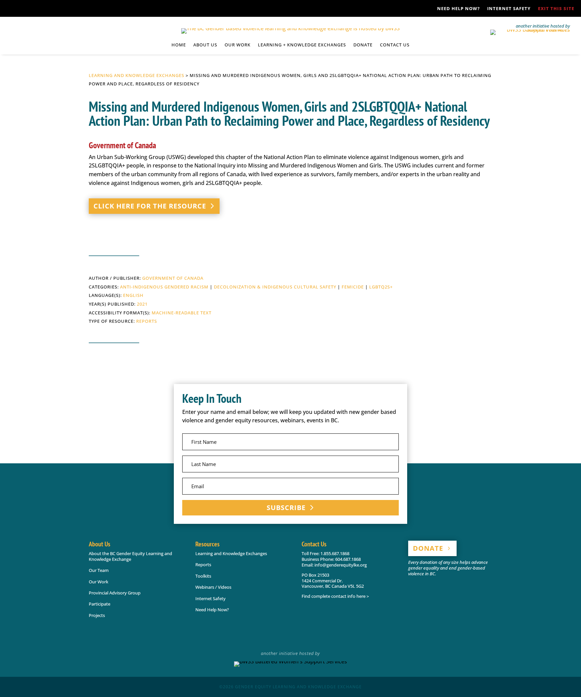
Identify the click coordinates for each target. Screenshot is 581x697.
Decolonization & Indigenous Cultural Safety (275, 287)
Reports (146, 321)
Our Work (98, 582)
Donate (363, 45)
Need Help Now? (458, 8)
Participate (99, 604)
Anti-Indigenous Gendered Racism (164, 287)
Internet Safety (509, 8)
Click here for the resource (149, 205)
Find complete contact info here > (335, 596)
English (133, 295)
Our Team (99, 570)
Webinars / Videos (213, 587)
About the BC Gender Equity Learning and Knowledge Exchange (130, 556)
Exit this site (556, 8)
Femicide (353, 287)
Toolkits (203, 576)
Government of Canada (172, 278)
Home (178, 45)
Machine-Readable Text (181, 313)
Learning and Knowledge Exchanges (136, 75)
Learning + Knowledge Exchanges (302, 45)
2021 (142, 304)
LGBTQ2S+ (381, 287)
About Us (205, 45)
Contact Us (395, 45)
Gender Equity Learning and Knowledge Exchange (298, 687)
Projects (97, 615)
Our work (237, 45)
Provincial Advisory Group (115, 593)
